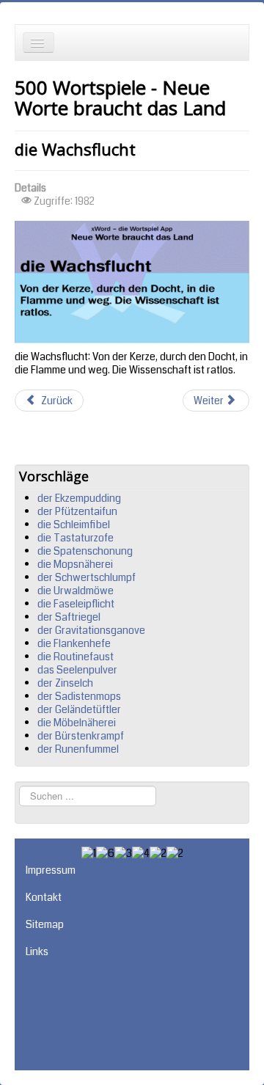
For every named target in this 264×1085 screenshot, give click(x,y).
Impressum (51, 870)
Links (37, 951)
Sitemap (45, 924)
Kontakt (44, 897)
